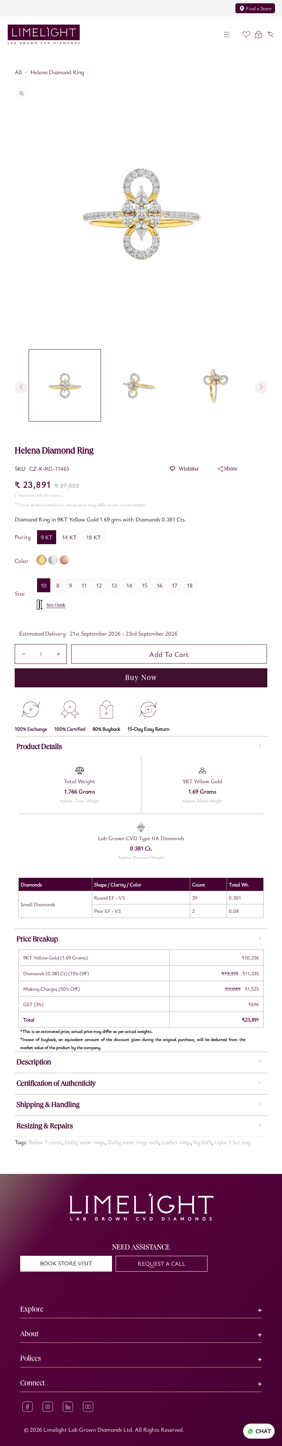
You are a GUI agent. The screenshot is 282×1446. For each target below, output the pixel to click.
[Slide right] (261, 387)
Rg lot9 (203, 1142)
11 (84, 585)
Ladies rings (176, 1142)
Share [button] (231, 468)
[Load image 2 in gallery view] (140, 385)
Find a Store (258, 8)
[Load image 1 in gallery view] (65, 385)
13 (114, 585)
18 (190, 585)
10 (44, 585)
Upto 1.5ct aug (232, 1142)
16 (159, 585)
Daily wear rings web (133, 1142)
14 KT (69, 537)
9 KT (47, 537)
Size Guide (55, 605)
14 (129, 585)
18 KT (93, 537)
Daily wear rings (85, 1142)
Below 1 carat (45, 1142)
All (18, 72)
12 (99, 585)
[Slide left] (21, 387)
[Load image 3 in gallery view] (216, 385)
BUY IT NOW (141, 677)
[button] (227, 34)
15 (144, 585)
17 (174, 585)
